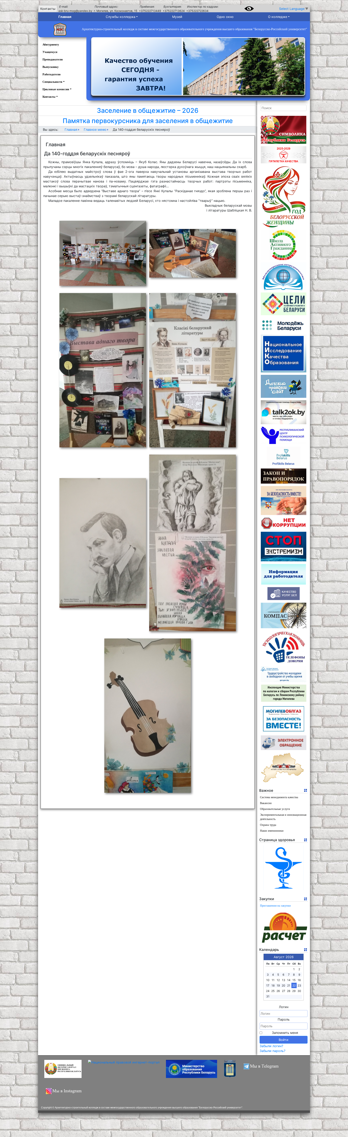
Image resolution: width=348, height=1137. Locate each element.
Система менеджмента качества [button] (279, 797)
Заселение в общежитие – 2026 (147, 110)
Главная (64, 17)
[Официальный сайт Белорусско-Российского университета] (230, 1068)
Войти (283, 1040)
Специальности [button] (52, 81)
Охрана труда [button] (268, 824)
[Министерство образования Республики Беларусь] (192, 1068)
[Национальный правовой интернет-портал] (124, 1068)
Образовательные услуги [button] (275, 809)
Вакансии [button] (266, 803)
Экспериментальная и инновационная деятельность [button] (283, 817)
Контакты (47, 9)
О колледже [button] (277, 17)
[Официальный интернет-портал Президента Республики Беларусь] (63, 1068)
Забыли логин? (271, 1046)
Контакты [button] (48, 96)
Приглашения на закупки (275, 905)
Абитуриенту (50, 44)
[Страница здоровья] (283, 868)
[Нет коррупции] (283, 523)
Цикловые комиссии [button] (55, 89)
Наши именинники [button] (272, 830)
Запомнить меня (285, 1033)
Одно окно (225, 17)
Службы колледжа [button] (120, 17)
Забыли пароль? (272, 1051)
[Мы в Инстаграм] (65, 1093)
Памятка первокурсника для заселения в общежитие (148, 121)
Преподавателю (52, 59)
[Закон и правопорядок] (283, 476)
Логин (283, 1007)
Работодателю (51, 74)
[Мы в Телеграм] (263, 1068)
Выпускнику (50, 66)
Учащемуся (49, 52)
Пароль (284, 1019)
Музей (177, 17)
